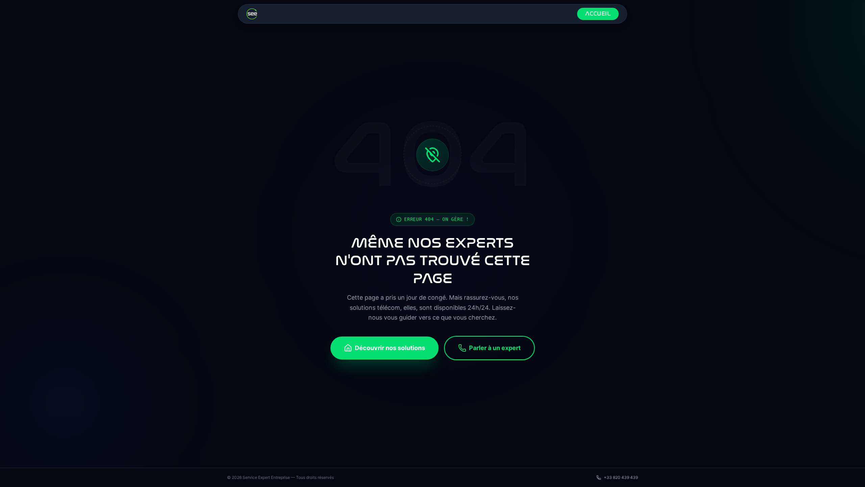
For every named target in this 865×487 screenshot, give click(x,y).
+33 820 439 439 (621, 477)
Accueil (598, 13)
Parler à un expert (495, 347)
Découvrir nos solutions (390, 347)
